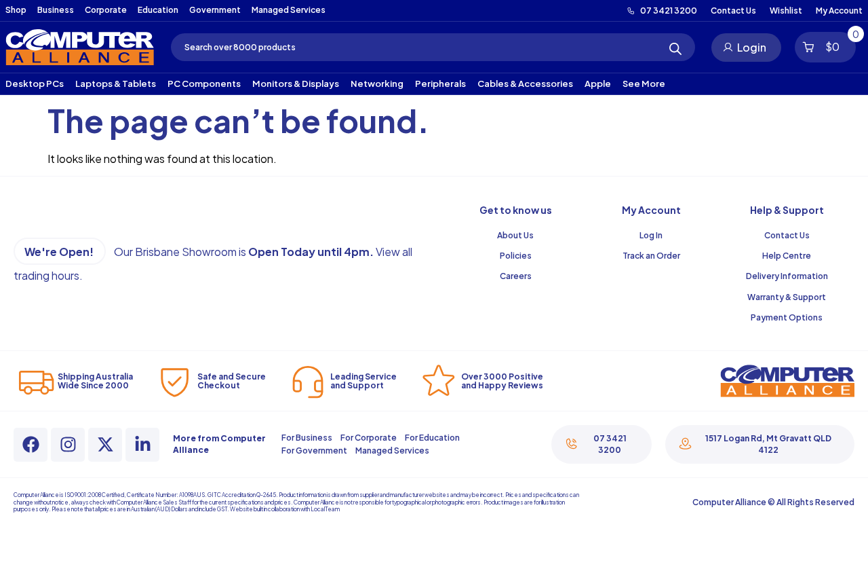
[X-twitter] (105, 445)
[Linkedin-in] (142, 445)
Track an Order (651, 256)
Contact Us (787, 235)
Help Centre (786, 256)
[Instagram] (68, 445)
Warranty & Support (786, 297)
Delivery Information (787, 276)
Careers (516, 276)
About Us (515, 235)
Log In (651, 235)
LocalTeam (325, 509)
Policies (516, 256)
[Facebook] (30, 445)
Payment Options (787, 317)
